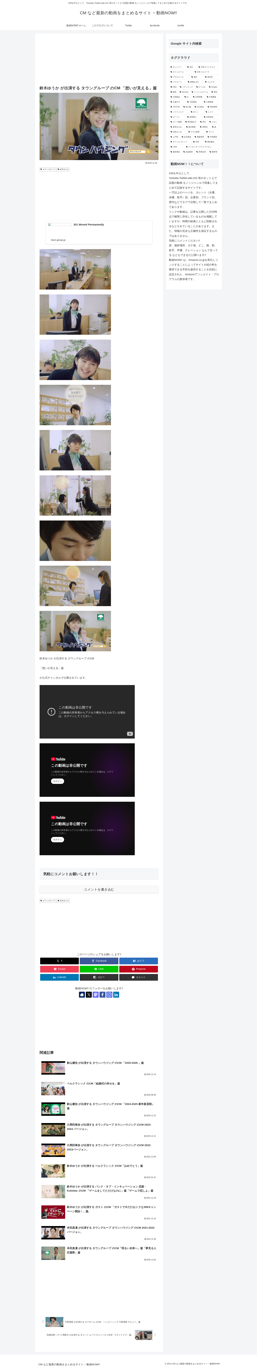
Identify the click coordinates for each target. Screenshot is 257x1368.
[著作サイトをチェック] (82, 995)
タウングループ (49, 169)
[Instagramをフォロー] (109, 995)
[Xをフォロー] (89, 995)
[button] (99, 977)
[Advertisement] (99, 60)
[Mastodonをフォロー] (96, 995)
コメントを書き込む (99, 889)
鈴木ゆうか (64, 169)
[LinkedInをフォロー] (116, 995)
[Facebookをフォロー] (102, 995)
